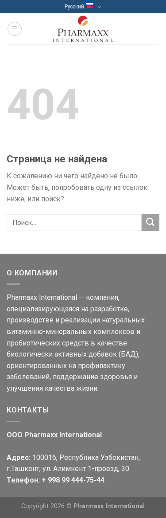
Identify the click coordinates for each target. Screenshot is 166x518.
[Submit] (150, 222)
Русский (74, 6)
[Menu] (15, 29)
